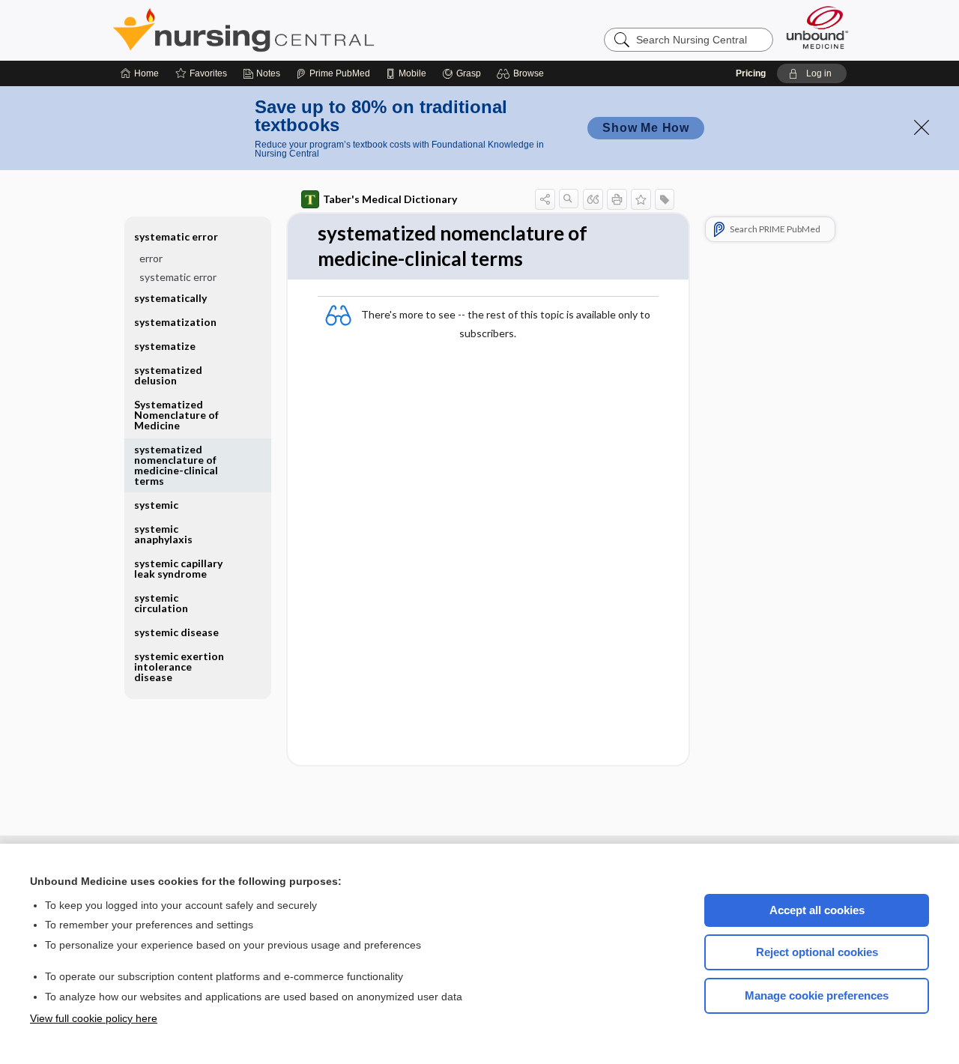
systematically (170, 297)
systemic (156, 504)
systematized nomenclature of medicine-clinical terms (176, 465)
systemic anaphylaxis (163, 533)
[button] (522, 73)
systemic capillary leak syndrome (178, 568)
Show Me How (645, 127)
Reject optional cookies (817, 952)
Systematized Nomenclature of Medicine (176, 415)
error (151, 258)
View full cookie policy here (93, 1018)
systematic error (178, 276)
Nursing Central (299, 29)
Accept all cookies (817, 910)
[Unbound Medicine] (817, 27)
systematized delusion (168, 375)
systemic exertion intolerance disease (179, 666)
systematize (165, 345)
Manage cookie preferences (817, 995)
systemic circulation (161, 602)
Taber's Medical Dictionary (390, 199)
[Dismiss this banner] (921, 127)
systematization (175, 321)
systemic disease (176, 632)
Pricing (751, 73)
